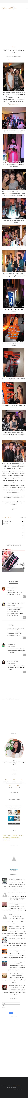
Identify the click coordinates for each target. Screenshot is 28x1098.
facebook (22, 781)
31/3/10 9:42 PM (11, 663)
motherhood (6, 837)
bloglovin (18, 787)
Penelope (11, 644)
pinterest (14, 781)
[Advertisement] (14, 30)
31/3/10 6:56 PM (11, 646)
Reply (24, 596)
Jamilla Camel (12, 661)
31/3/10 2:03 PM (11, 605)
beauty (4, 835)
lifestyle (15, 835)
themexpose (16, 1085)
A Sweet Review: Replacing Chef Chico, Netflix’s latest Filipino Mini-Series (17, 928)
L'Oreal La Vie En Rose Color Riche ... (11, 570)
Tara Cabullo (12, 588)
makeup (20, 835)
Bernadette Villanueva (16, 603)
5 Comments (22, 517)
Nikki (5, 193)
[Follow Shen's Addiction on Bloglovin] (14, 870)
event (13, 47)
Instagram (6, 781)
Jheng (10, 193)
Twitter (10, 787)
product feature (15, 837)
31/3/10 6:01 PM (11, 625)
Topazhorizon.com (13, 104)
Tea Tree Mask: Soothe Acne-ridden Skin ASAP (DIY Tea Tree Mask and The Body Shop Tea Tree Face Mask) (17, 881)
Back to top (17, 1089)
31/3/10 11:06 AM (11, 590)
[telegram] (5, 517)
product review (6, 840)
